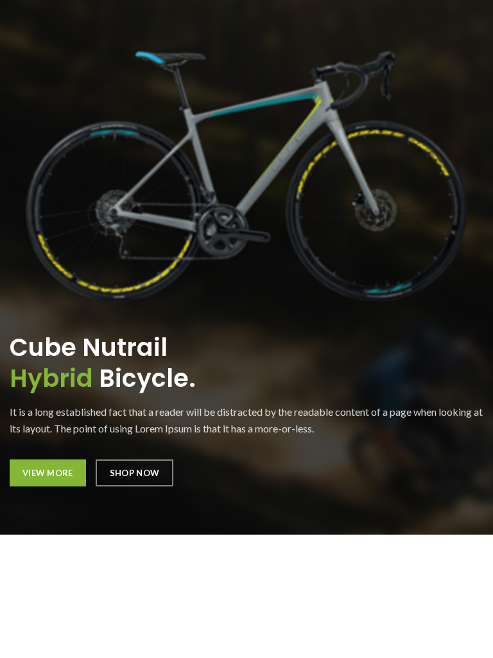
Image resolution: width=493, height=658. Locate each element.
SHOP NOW (134, 473)
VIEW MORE (47, 473)
